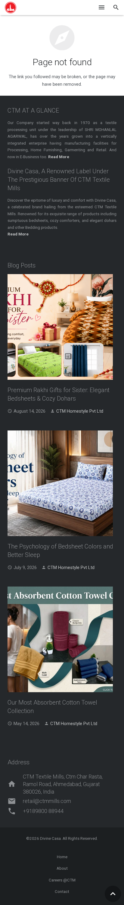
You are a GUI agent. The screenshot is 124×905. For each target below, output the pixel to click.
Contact (62, 891)
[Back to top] (113, 894)
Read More (18, 234)
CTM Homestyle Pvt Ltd (79, 411)
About (62, 868)
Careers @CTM (62, 880)
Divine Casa (50, 838)
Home (62, 856)
